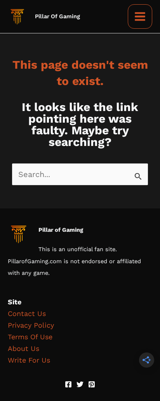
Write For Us (29, 360)
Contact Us (27, 313)
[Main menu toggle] (140, 16)
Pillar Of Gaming (57, 16)
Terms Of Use (30, 337)
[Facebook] (68, 384)
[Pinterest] (91, 384)
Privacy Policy (31, 325)
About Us (23, 348)
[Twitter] (80, 384)
